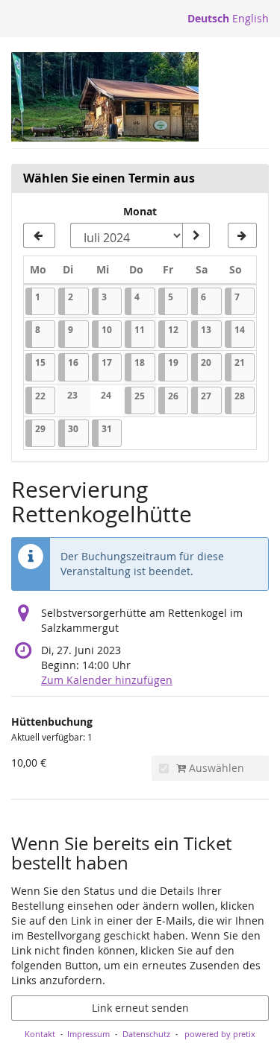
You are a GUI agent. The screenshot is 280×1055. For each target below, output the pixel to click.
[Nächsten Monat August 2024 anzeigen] (242, 235)
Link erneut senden (140, 1008)
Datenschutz (146, 1033)
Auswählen (215, 768)
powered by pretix (219, 1033)
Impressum (88, 1033)
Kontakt (40, 1033)
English (250, 18)
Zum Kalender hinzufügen (106, 680)
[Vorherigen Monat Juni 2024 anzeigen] (39, 235)
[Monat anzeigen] (195, 235)
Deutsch (208, 18)
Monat (140, 211)
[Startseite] (105, 97)
